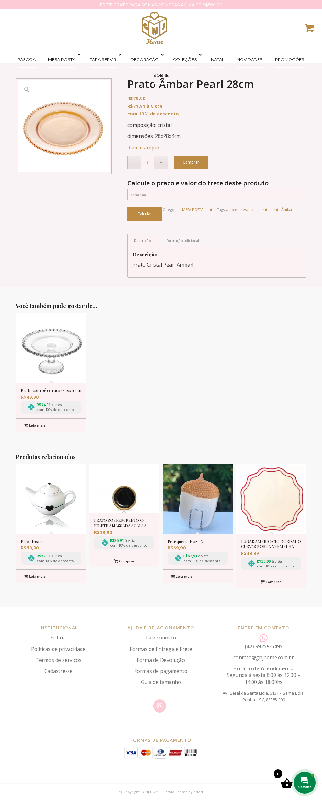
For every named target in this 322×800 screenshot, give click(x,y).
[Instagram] (159, 706)
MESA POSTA (192, 209)
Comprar (191, 162)
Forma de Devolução (161, 659)
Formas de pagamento (160, 671)
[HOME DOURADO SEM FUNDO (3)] (154, 28)
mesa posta (248, 209)
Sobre (58, 637)
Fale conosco (161, 637)
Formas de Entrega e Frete (161, 648)
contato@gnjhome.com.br (263, 657)
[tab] (142, 240)
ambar (231, 209)
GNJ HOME (151, 791)
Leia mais (37, 425)
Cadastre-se (58, 671)
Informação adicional (181, 240)
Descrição (142, 240)
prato (264, 209)
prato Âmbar (282, 209)
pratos (210, 209)
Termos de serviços (58, 659)
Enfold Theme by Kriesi (183, 791)
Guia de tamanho (161, 682)
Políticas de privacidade (58, 648)
